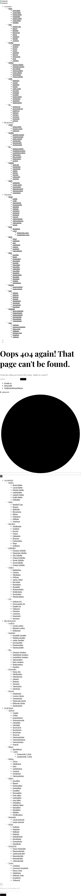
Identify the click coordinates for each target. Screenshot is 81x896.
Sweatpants (16, 249)
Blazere (15, 257)
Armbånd (15, 46)
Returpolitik (8, 385)
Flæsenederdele (17, 313)
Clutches (15, 82)
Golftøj (15, 201)
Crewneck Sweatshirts (19, 327)
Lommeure (16, 117)
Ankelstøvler (16, 183)
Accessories (8, 6)
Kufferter (15, 86)
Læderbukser (16, 245)
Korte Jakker (16, 267)
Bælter (10, 8)
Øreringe (15, 54)
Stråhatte (15, 38)
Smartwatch (16, 119)
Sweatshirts (16, 335)
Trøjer (10, 323)
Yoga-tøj (15, 225)
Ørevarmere (16, 32)
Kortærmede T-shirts (23, 233)
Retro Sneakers (17, 157)
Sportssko (11, 163)
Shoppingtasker (17, 96)
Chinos (15, 239)
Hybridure (15, 115)
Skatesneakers (17, 159)
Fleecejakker (16, 265)
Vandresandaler (17, 145)
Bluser (10, 227)
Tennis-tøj (15, 217)
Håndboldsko (16, 167)
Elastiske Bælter (17, 14)
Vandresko (16, 179)
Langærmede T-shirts (23, 235)
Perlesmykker (16, 56)
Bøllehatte (15, 30)
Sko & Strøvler (9, 122)
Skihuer (15, 34)
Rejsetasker (16, 92)
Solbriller (11, 62)
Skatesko (15, 173)
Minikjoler (15, 299)
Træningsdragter (17, 219)
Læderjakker (16, 269)
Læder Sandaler (17, 139)
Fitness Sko (16, 165)
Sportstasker (16, 100)
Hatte (9, 24)
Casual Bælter (17, 12)
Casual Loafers (17, 127)
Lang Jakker (16, 271)
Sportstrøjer (16, 215)
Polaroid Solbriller (18, 70)
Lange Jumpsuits (17, 289)
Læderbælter (16, 16)
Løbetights (16, 209)
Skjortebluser (16, 229)
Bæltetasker (16, 80)
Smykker (10, 42)
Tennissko (15, 175)
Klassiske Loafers (17, 129)
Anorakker (16, 255)
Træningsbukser (17, 251)
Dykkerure (15, 112)
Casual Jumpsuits (17, 287)
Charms (15, 50)
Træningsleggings (18, 221)
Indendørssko (16, 169)
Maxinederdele (17, 317)
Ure (9, 104)
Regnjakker (16, 277)
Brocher (15, 48)
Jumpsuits (11, 285)
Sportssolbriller (17, 74)
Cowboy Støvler (17, 185)
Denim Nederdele (18, 311)
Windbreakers (17, 283)
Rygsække (16, 94)
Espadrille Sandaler (18, 135)
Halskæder (16, 52)
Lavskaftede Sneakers (19, 153)
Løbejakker (16, 207)
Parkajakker (16, 273)
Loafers (10, 125)
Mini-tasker (16, 90)
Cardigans (16, 325)
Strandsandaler (17, 143)
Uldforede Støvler (18, 191)
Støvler (10, 181)
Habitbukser (16, 241)
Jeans (14, 243)
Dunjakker (15, 263)
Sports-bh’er (16, 211)
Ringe (14, 58)
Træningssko (16, 177)
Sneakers (15, 161)
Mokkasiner (16, 131)
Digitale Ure (16, 110)
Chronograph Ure (18, 108)
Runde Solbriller (17, 72)
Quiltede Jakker (17, 275)
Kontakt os (8, 383)
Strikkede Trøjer (17, 333)
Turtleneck (16, 337)
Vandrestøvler (17, 193)
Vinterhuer (16, 40)
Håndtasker (16, 84)
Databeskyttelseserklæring (13, 388)
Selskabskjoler (17, 301)
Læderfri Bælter (17, 18)
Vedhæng (16, 60)
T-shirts (15, 231)
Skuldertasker (16, 98)
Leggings (15, 247)
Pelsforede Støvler (18, 189)
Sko (9, 147)
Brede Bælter (16, 10)
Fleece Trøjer (16, 329)
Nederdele (11, 309)
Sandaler (11, 133)
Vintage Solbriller (18, 76)
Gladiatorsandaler (18, 137)
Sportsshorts (16, 213)
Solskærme (16, 36)
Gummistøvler (17, 187)
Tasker (10, 78)
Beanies (15, 28)
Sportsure (15, 121)
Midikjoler (15, 297)
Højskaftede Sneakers (19, 151)
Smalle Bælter (17, 20)
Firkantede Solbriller (18, 66)
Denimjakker (16, 261)
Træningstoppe (17, 223)
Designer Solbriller (18, 64)
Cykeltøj (15, 199)
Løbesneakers (17, 155)
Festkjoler (15, 293)
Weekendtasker (17, 102)
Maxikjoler (16, 295)
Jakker (10, 253)
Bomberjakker (17, 259)
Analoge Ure (16, 106)
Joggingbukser (17, 203)
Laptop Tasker (17, 88)
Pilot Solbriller (16, 68)
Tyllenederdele (17, 321)
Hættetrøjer (16, 331)
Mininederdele (17, 319)
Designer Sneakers (18, 149)
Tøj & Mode (8, 194)
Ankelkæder (16, 44)
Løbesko (15, 171)
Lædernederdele (18, 315)
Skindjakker (16, 279)
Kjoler (10, 291)
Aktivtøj (10, 197)
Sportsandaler (17, 141)
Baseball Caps (17, 26)
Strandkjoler (16, 307)
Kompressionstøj (17, 205)
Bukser (10, 237)
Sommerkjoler (17, 305)
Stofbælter (16, 22)
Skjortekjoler (16, 303)
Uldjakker (15, 281)
